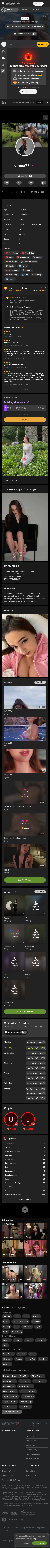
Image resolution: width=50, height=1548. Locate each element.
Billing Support (31, 1475)
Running (38, 275)
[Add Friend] (31, 183)
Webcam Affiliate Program (12, 1480)
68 (8, 714)
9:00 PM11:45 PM (35, 1042)
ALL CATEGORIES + (11, 1412)
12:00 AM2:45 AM (34, 1073)
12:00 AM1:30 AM (35, 1053)
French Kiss (29, 253)
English (38, 1424)
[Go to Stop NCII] (16, 1520)
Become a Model (8, 1471)
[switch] (24, 1032)
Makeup (29, 270)
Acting (38, 257)
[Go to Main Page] (15, 3)
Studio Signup (7, 1475)
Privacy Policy (31, 1436)
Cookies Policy (31, 1450)
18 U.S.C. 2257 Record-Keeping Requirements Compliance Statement (23, 1529)
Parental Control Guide (34, 1454)
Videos (26, 9)
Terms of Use (31, 1441)
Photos (37, 9)
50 (8, 778)
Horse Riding (14, 270)
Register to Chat (28, 91)
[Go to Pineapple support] (4, 1520)
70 (29, 949)
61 (8, 977)
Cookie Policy (31, 1539)
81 (29, 977)
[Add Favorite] (3, 44)
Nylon (11, 257)
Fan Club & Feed (37, 192)
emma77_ (6, 1307)
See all (39, 682)
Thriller (11, 279)
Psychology (13, 275)
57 (8, 873)
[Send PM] (43, 183)
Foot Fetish (13, 253)
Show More (24, 1200)
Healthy (12, 266)
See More (24, 389)
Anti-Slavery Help (32, 1459)
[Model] (45, 117)
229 (9, 921)
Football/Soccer (30, 262)
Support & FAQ (31, 1471)
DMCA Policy (31, 1445)
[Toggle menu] (3, 3)
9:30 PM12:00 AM (34, 1048)
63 (8, 746)
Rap (26, 275)
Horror (24, 266)
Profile (4, 192)
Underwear (24, 257)
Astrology (13, 262)
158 (8, 1005)
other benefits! (33, 87)
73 (29, 921)
